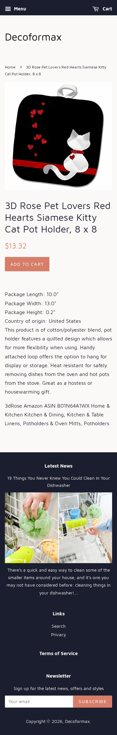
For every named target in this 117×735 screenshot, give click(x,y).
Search (59, 626)
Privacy (58, 634)
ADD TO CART (27, 264)
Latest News (58, 466)
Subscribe (93, 701)
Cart (106, 8)
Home (10, 67)
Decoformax (77, 721)
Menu (19, 8)
